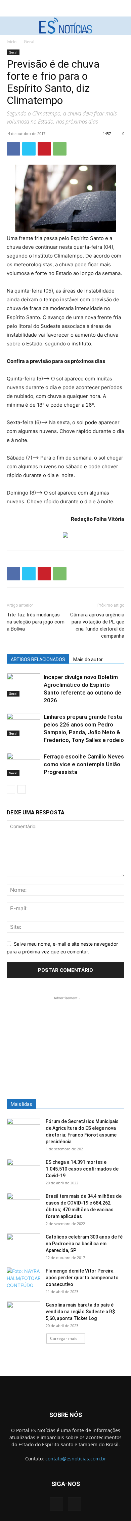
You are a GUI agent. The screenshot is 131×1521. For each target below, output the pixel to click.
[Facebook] (13, 149)
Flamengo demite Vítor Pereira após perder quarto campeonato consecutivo (82, 1277)
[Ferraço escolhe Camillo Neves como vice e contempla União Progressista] (23, 764)
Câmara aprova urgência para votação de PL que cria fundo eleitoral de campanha (97, 625)
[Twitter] (29, 149)
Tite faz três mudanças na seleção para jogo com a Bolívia (35, 622)
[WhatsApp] (60, 149)
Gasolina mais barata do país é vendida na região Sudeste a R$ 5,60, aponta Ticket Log (80, 1311)
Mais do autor (88, 659)
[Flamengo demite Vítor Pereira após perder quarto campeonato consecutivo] (23, 1279)
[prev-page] (11, 789)
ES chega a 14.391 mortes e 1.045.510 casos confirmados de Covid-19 (82, 1168)
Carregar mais (63, 1338)
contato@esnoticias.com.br (75, 1458)
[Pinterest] (44, 149)
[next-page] (21, 789)
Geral (29, 41)
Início (11, 41)
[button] (10, 25)
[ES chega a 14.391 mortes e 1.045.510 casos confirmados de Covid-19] (23, 1170)
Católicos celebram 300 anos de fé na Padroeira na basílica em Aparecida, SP (84, 1243)
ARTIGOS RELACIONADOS (38, 659)
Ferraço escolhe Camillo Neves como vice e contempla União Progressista (84, 764)
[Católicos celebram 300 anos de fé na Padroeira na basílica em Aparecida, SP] (23, 1245)
